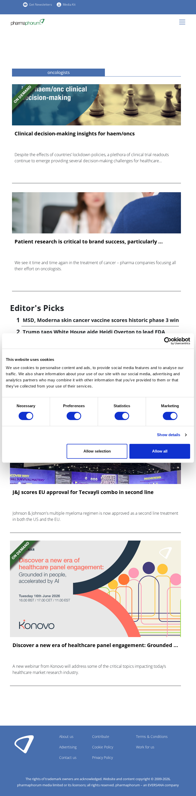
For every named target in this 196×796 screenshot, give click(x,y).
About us (66, 736)
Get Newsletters (40, 4)
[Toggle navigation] (183, 22)
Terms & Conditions (152, 736)
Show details (168, 435)
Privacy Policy (102, 757)
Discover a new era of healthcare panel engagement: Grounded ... (95, 645)
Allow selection (97, 451)
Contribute (100, 736)
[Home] (27, 22)
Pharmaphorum (24, 744)
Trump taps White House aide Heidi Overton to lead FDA (94, 331)
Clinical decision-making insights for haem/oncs (75, 134)
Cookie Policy (102, 747)
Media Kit (69, 4)
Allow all (159, 451)
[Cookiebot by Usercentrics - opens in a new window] (167, 341)
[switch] (74, 416)
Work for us (145, 747)
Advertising (68, 747)
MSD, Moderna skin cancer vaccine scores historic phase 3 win (101, 320)
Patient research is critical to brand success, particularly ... (89, 242)
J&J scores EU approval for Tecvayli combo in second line (83, 492)
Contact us (68, 757)
